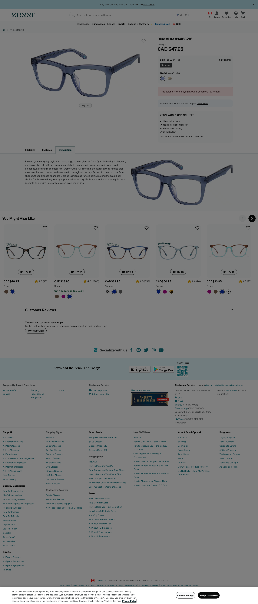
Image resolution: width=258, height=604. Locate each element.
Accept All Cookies (208, 595)
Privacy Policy (129, 601)
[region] (129, 595)
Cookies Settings (185, 595)
